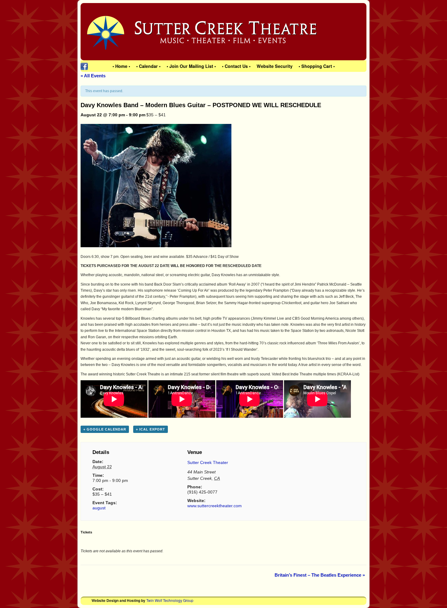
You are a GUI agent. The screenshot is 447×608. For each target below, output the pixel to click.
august (99, 507)
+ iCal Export (150, 429)
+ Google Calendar (104, 429)
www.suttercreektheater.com (214, 505)
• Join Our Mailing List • (191, 66)
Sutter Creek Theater (207, 462)
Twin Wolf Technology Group (169, 600)
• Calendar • (148, 66)
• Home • (121, 66)
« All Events (93, 75)
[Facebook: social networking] (84, 66)
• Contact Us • (236, 66)
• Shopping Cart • (317, 66)
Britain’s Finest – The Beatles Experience (320, 575)
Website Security (275, 66)
